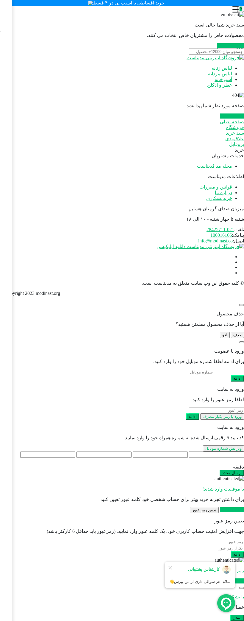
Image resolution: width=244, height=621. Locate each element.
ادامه (237, 378)
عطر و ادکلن (219, 85)
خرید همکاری (219, 198)
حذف (237, 335)
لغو (224, 335)
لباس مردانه (220, 73)
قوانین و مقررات (215, 186)
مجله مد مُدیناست (214, 166)
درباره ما (223, 192)
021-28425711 (220, 229)
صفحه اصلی (232, 116)
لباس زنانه (222, 68)
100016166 (221, 235)
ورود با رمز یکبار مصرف (222, 416)
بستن (237, 618)
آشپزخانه (223, 79)
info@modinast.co (215, 240)
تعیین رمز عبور (204, 510)
